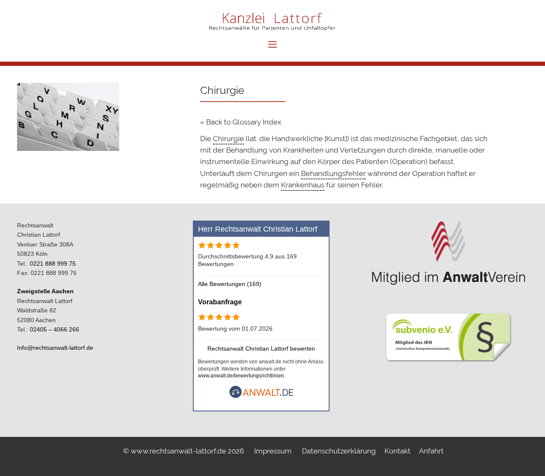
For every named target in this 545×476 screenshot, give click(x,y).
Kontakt (397, 451)
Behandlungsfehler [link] (333, 173)
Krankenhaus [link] (302, 185)
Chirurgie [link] (228, 138)
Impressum (273, 451)
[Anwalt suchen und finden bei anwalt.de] (261, 396)
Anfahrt (431, 451)
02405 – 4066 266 (54, 329)
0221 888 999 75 (53, 263)
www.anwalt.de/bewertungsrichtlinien (241, 376)
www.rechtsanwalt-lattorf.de (179, 451)
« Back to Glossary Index (240, 122)
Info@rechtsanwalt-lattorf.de (55, 347)
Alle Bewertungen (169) (229, 283)
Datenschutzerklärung (339, 451)
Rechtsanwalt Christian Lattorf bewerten (261, 348)
